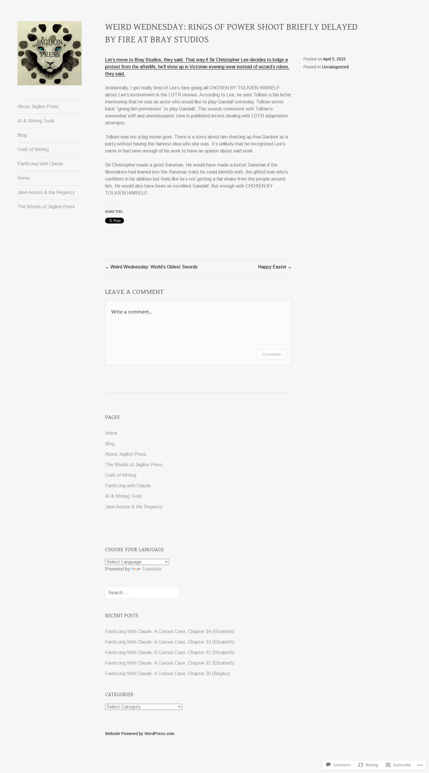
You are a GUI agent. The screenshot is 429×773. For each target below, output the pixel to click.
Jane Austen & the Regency (46, 192)
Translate (151, 568)
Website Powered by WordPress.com (139, 733)
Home (24, 178)
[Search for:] (142, 592)
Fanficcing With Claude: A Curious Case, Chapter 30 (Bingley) (167, 673)
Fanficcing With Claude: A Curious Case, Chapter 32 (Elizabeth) (169, 652)
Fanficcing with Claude (40, 163)
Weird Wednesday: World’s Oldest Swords (154, 266)
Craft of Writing (33, 149)
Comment (271, 354)
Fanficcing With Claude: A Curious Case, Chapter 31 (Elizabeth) (169, 663)
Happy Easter (272, 266)
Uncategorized (335, 67)
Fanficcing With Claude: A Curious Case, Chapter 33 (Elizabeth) (169, 641)
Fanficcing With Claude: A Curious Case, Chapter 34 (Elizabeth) (169, 631)
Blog (22, 135)
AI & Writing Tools (36, 120)
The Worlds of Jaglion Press (46, 206)
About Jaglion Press (38, 106)
